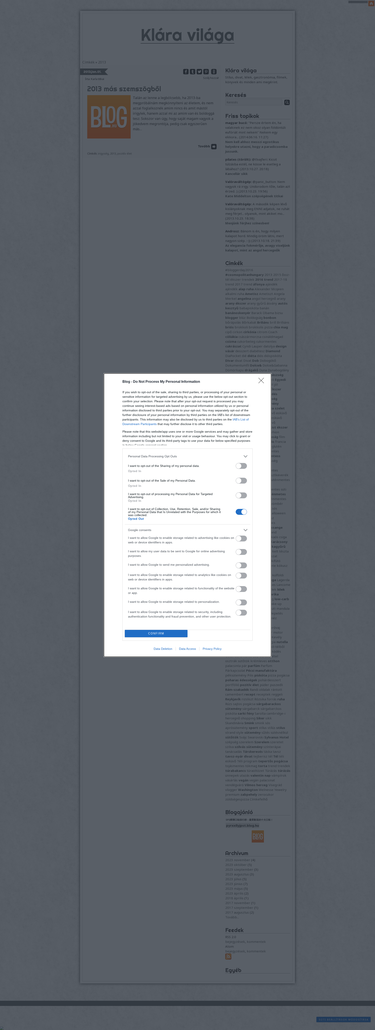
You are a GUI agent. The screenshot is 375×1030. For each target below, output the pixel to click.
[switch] (241, 466)
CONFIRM (156, 633)
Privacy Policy (212, 648)
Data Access (187, 648)
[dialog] (187, 515)
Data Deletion (163, 648)
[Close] (262, 382)
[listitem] (187, 456)
